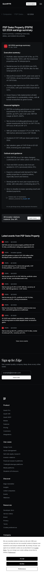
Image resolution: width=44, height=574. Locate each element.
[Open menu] (40, 3)
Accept (22, 559)
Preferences (22, 569)
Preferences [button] (11, 552)
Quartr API (26, 199)
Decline (22, 564)
